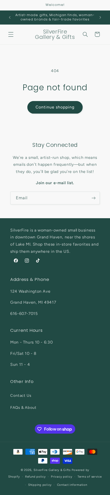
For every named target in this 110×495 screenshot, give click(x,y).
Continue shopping (55, 107)
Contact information (72, 485)
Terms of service (90, 476)
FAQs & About (23, 407)
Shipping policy (40, 485)
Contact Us (20, 395)
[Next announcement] (100, 17)
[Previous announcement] (9, 17)
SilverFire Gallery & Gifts (52, 470)
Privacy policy (61, 476)
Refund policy (35, 476)
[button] (11, 34)
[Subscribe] (94, 198)
